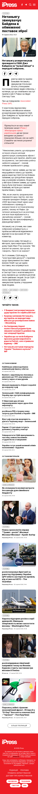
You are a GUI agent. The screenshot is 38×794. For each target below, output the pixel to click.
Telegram (25, 781)
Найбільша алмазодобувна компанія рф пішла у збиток (15, 368)
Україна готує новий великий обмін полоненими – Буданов (19, 446)
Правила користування (19, 773)
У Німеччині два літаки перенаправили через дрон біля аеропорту (17, 403)
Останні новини (9, 363)
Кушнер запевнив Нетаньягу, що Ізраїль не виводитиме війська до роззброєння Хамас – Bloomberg (19, 319)
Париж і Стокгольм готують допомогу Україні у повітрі (15, 428)
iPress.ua (16, 757)
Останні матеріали (10, 456)
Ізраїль (5, 290)
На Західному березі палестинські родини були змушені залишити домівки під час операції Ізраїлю (19, 329)
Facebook (12, 781)
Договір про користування (19, 776)
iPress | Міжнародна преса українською (15, 130)
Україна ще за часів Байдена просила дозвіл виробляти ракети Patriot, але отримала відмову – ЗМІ (19, 340)
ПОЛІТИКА (6, 13)
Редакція (13, 770)
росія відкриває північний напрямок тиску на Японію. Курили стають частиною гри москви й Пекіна (17, 667)
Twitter (15, 785)
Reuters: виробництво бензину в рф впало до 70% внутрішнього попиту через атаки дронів (17, 377)
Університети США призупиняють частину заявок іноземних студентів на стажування (18, 437)
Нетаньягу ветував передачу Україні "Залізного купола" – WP (19, 349)
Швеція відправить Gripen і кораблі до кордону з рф (19, 386)
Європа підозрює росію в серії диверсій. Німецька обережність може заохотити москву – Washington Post (18, 622)
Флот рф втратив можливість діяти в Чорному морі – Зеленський (19, 420)
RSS (24, 785)
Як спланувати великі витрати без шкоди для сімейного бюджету (18, 490)
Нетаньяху (6, 292)
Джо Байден (14, 290)
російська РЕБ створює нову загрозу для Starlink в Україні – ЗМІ (18, 412)
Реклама (24, 770)
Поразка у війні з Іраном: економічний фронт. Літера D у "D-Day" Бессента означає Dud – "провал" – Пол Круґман (18, 711)
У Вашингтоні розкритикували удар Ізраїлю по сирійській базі (19, 311)
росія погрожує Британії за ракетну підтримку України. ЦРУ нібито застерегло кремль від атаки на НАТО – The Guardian (18, 577)
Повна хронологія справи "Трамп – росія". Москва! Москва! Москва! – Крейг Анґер (18, 532)
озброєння (23, 290)
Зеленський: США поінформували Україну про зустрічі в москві (18, 394)
